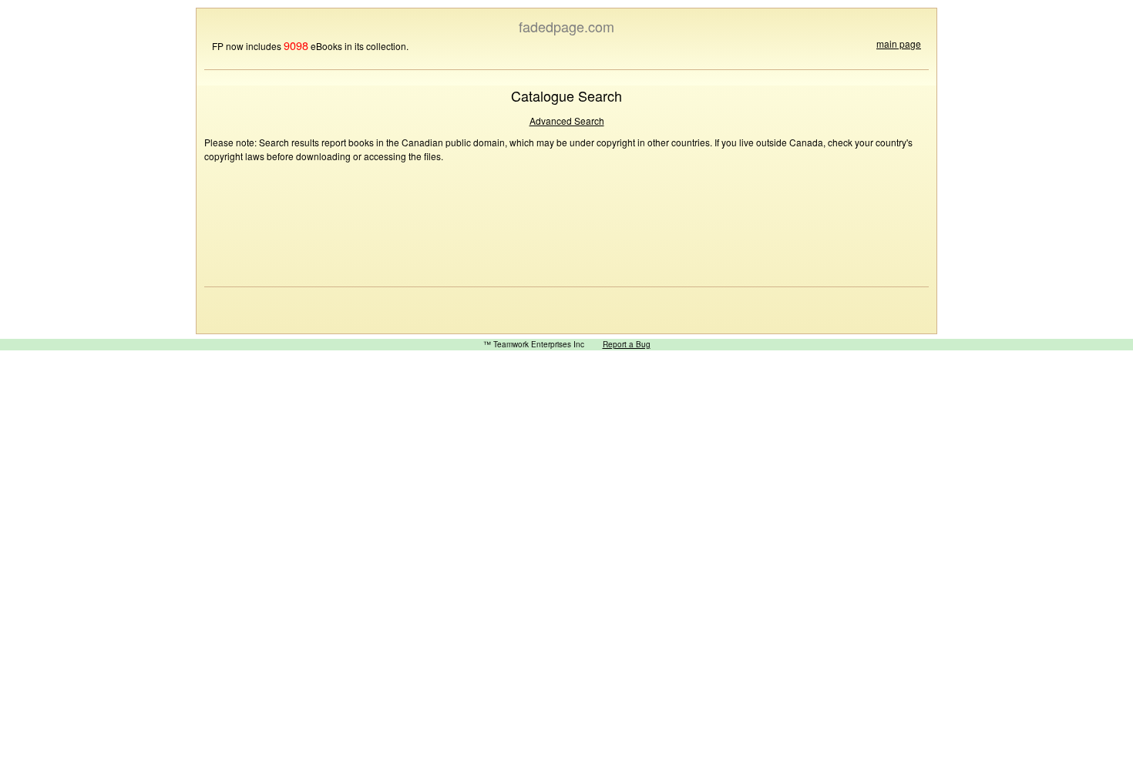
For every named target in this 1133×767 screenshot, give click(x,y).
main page (898, 43)
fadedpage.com (566, 26)
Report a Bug (627, 344)
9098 (296, 45)
